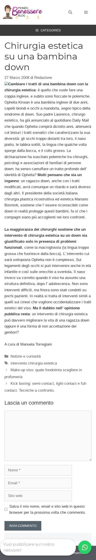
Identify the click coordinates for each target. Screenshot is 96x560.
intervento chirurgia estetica (33, 363)
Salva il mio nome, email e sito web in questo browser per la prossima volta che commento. (47, 509)
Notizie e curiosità (25, 356)
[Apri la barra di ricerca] (70, 12)
